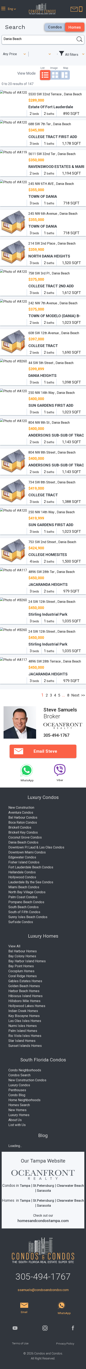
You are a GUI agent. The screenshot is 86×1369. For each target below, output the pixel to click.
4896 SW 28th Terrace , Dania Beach (54, 661)
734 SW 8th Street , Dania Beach (51, 482)
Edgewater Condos (22, 857)
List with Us (17, 1125)
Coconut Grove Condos (25, 837)
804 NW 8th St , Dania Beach (49, 423)
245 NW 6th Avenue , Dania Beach (52, 214)
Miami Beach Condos (23, 887)
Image (54, 68)
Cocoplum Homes (21, 971)
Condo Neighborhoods (24, 1070)
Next (75, 695)
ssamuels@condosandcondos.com (43, 1290)
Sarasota (44, 1191)
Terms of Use (20, 1343)
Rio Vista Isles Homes (24, 1036)
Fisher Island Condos (23, 862)
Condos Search (19, 1075)
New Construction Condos (27, 1080)
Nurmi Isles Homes (22, 1026)
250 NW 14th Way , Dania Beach (51, 393)
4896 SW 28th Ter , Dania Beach (51, 572)
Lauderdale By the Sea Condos (30, 882)
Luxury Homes (18, 1115)
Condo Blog (16, 1095)
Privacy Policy (65, 1343)
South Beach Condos (23, 907)
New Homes (17, 1110)
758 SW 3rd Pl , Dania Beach (49, 273)
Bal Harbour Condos (22, 817)
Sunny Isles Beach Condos (27, 917)
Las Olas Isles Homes (24, 1021)
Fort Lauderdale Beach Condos (30, 867)
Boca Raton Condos (22, 822)
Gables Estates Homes (25, 981)
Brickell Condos (19, 827)
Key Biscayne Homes (24, 1016)
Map (65, 68)
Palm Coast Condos (22, 897)
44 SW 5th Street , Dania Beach (50, 363)
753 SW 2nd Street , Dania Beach (52, 542)
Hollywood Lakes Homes (26, 1006)
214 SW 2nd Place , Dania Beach (52, 243)
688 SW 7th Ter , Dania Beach (49, 124)
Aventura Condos (20, 812)
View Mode (26, 73)
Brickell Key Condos (23, 832)
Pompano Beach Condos (26, 902)
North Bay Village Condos (27, 892)
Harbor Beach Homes (23, 991)
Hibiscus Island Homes (25, 996)
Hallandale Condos (22, 872)
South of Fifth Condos (24, 912)
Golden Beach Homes (24, 986)
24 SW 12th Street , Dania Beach (51, 602)
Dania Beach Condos (23, 842)
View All (14, 946)
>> (83, 695)
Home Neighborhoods (24, 1100)
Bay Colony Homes (22, 956)
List (42, 68)
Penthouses (17, 1090)
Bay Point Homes (21, 966)
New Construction (21, 808)
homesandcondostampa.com (43, 1221)
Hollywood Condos (22, 877)
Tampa (25, 1186)
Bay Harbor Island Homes (27, 961)
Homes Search (19, 1105)
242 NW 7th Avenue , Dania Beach (52, 303)
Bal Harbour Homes (22, 951)
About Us (15, 1120)
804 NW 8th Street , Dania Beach (52, 452)
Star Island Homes (21, 1041)
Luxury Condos (19, 1085)
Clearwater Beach (70, 1186)
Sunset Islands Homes (25, 1046)
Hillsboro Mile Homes (24, 1001)
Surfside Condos (20, 922)
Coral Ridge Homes (22, 976)
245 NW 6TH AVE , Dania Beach (51, 184)
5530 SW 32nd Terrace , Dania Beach (55, 94)
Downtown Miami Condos (27, 852)
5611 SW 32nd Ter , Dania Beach (52, 154)
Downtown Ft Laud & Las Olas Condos (36, 847)
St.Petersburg (43, 1186)
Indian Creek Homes (23, 1011)
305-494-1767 (56, 735)
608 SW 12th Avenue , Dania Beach (53, 333)
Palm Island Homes (22, 1031)
